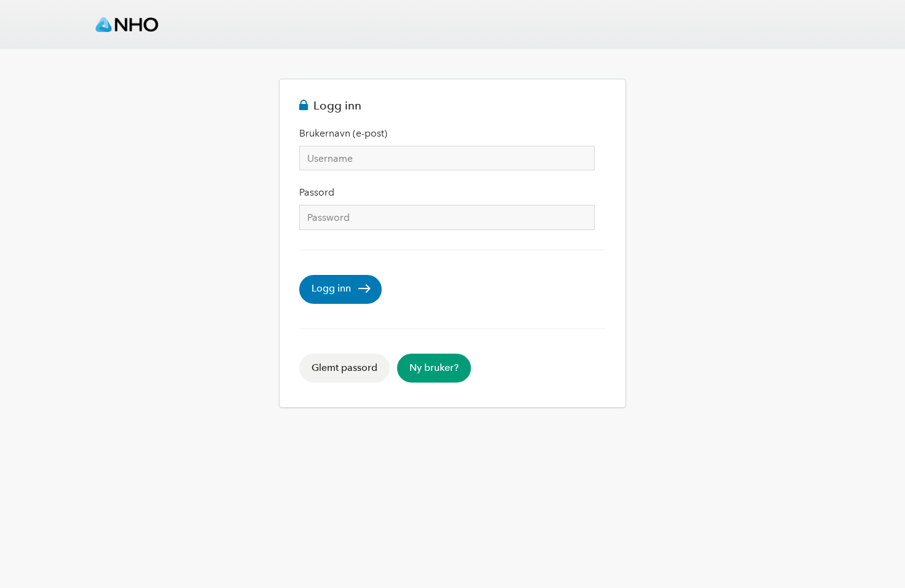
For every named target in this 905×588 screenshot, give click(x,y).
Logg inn (331, 288)
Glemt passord (344, 367)
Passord (316, 192)
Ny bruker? (434, 367)
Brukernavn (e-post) (343, 133)
